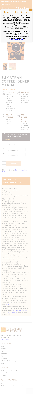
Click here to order (16, 39)
